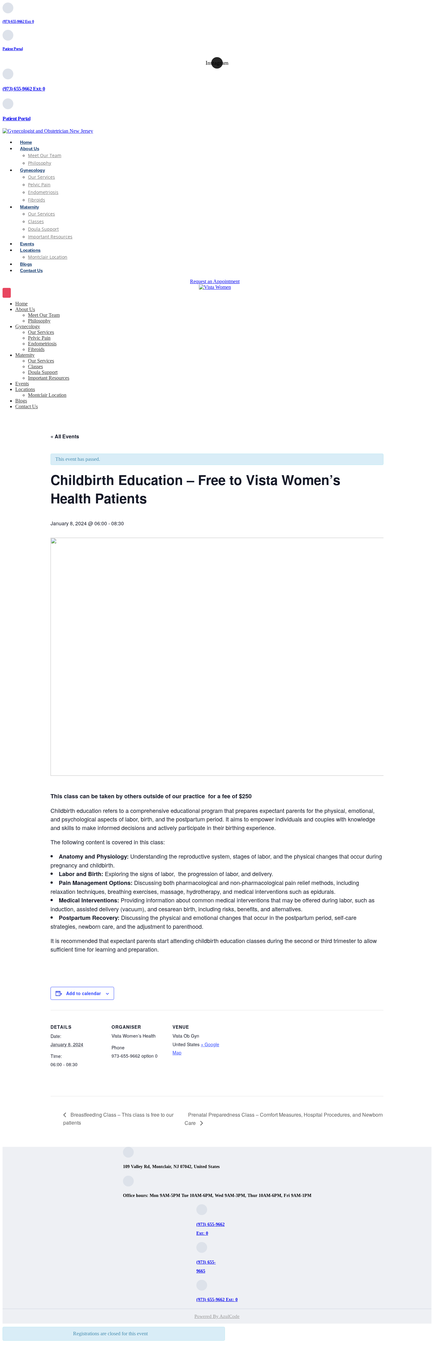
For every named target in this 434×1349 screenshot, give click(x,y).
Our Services (41, 177)
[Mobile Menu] (7, 293)
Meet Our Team (44, 315)
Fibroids (36, 349)
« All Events (65, 436)
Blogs (21, 400)
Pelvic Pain (39, 185)
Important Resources (50, 237)
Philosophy (39, 320)
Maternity (29, 206)
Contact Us (31, 270)
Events (22, 383)
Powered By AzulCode (217, 1316)
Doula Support (43, 229)
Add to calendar (83, 993)
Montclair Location (47, 257)
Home (21, 303)
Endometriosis (42, 343)
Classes (36, 221)
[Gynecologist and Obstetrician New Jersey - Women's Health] (48, 131)
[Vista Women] (215, 287)
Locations (25, 389)
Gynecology (32, 170)
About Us (29, 148)
